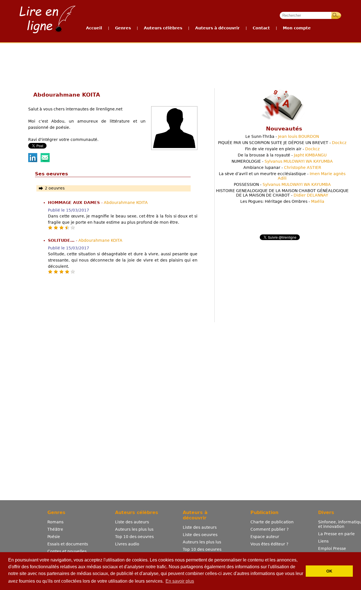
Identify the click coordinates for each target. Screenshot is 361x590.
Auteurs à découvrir (217, 28)
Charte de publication (272, 522)
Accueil (94, 28)
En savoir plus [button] (180, 581)
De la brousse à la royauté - (282, 155)
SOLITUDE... (62, 240)
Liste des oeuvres (200, 534)
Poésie (53, 536)
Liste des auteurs (132, 522)
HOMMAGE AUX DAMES (74, 202)
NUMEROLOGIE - (282, 161)
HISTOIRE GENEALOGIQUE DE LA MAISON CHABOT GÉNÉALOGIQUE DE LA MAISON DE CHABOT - (282, 192)
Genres (123, 28)
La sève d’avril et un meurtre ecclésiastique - (282, 175)
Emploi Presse (332, 548)
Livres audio (127, 544)
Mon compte (297, 28)
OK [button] (329, 571)
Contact (261, 28)
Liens (323, 541)
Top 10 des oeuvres (134, 536)
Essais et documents (67, 544)
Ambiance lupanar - (282, 167)
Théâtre (55, 529)
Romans (55, 522)
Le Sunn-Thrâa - (282, 136)
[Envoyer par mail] (45, 160)
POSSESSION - (282, 184)
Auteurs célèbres (163, 28)
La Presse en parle (336, 534)
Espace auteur (264, 536)
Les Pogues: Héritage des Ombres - (282, 201)
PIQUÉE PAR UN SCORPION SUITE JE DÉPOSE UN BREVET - (282, 142)
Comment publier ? (269, 529)
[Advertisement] (180, 64)
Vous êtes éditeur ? (269, 544)
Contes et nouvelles (67, 551)
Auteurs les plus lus (134, 529)
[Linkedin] (32, 160)
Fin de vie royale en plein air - (282, 149)
